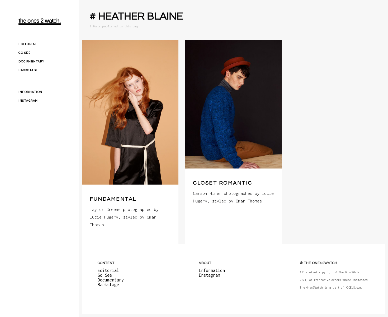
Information (30, 92)
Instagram (28, 100)
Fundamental (113, 199)
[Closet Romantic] (233, 104)
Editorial (27, 44)
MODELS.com (353, 287)
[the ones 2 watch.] (39, 21)
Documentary (31, 61)
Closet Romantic (222, 183)
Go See (24, 52)
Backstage (28, 70)
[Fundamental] (130, 112)
